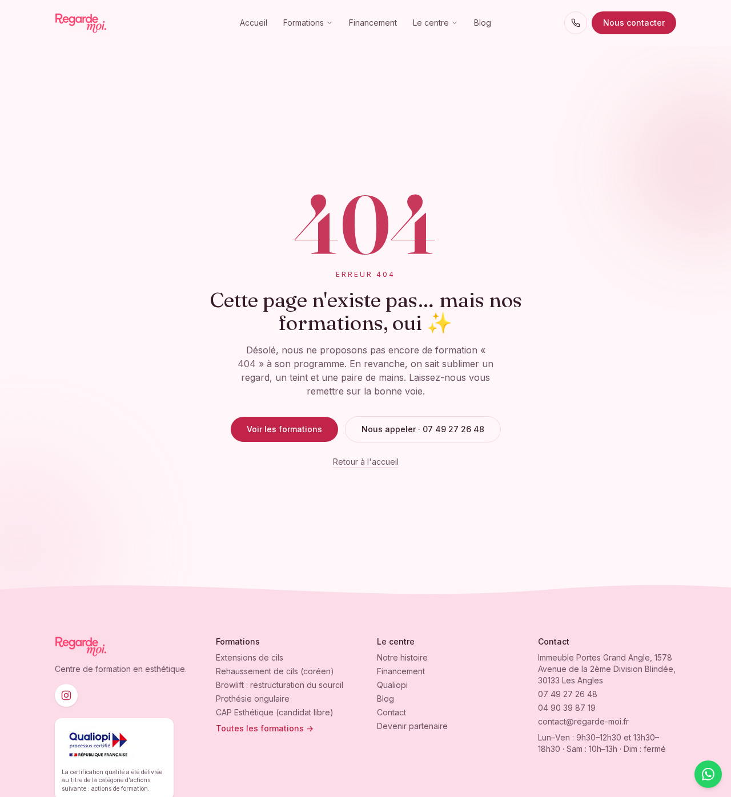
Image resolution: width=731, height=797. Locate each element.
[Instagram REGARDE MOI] (66, 695)
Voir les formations (284, 429)
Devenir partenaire (412, 726)
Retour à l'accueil (366, 461)
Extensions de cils (249, 657)
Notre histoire (402, 657)
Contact (391, 712)
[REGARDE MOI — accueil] (80, 23)
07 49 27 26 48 (567, 694)
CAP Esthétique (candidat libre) (275, 712)
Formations (303, 22)
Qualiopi (392, 685)
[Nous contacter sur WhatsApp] (708, 774)
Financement (373, 22)
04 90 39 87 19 (567, 708)
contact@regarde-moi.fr (583, 721)
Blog (482, 22)
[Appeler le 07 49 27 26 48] (575, 22)
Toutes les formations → (265, 728)
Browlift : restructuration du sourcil (279, 685)
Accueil (253, 22)
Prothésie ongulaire (253, 698)
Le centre (431, 22)
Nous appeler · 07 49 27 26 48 (423, 429)
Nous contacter (634, 22)
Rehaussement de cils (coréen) (275, 671)
